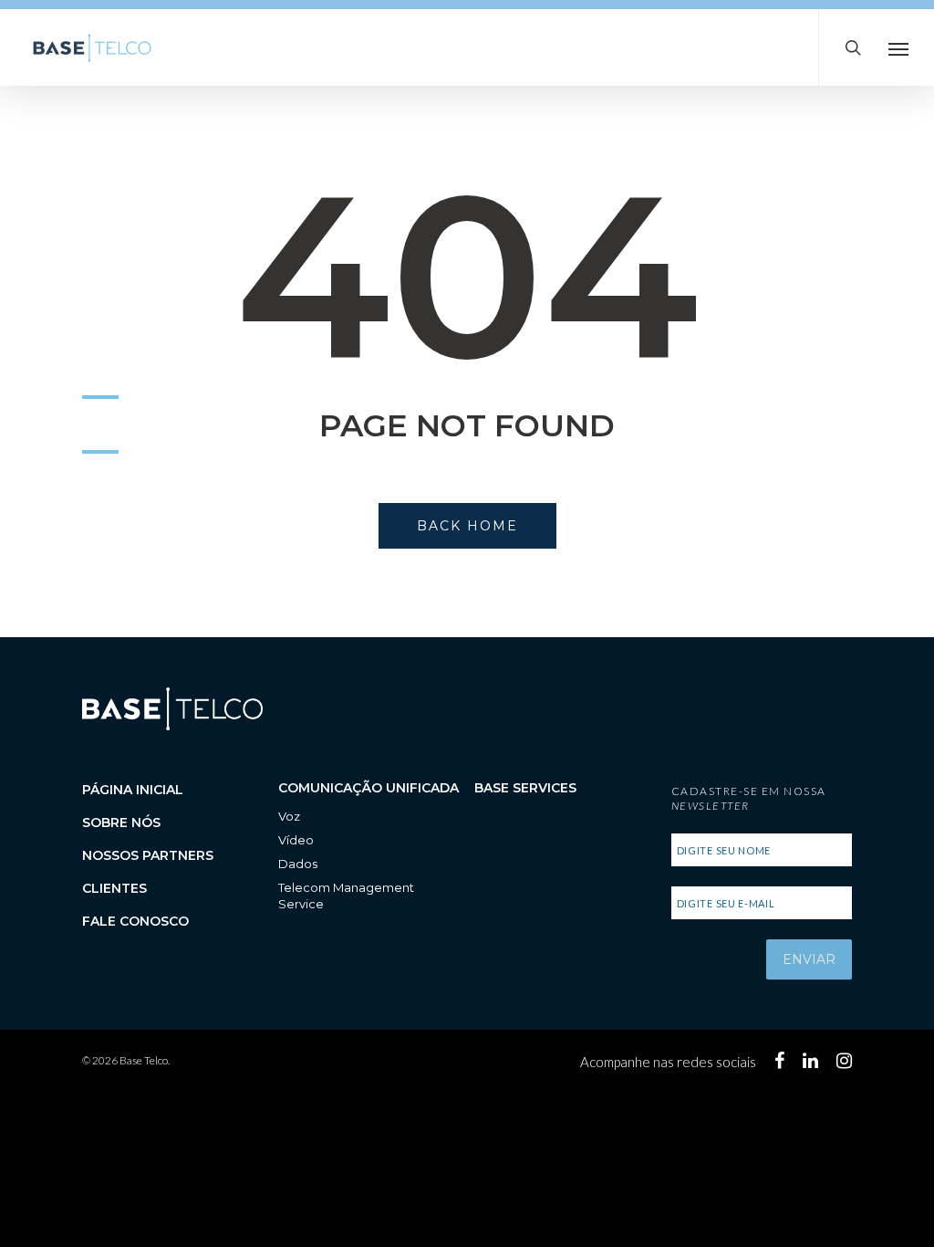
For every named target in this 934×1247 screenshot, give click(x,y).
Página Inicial (132, 789)
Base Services (525, 788)
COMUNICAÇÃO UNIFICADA (368, 788)
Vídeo (296, 840)
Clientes (114, 888)
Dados (297, 863)
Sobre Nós (121, 822)
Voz (289, 816)
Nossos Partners (147, 855)
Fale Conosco (135, 921)
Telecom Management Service (346, 895)
